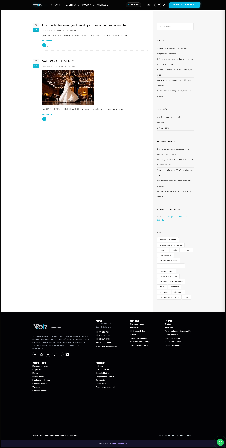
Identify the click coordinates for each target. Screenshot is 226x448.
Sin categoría (163, 128)
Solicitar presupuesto (139, 345)
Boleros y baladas (39, 383)
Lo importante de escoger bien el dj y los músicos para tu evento (84, 25)
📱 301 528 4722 (103, 335)
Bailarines (134, 334)
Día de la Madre (102, 373)
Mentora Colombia (119, 443)
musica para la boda (168, 261)
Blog (161, 435)
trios (186, 297)
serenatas (174, 287)
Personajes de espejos (174, 342)
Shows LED (134, 327)
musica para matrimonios (171, 266)
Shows (57, 5)
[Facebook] (154, 5)
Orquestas (36, 369)
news (162, 287)
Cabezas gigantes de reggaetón (178, 331)
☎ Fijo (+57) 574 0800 (105, 342)
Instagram (190, 435)
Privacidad (169, 435)
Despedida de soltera (105, 376)
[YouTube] (159, 5)
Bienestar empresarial (105, 387)
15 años (168, 324)
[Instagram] (149, 5)
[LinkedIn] (67, 354)
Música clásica (38, 376)
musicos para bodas (168, 276)
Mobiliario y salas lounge (140, 342)
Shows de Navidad (172, 338)
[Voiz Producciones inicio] (61, 326)
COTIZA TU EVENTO (74, 420)
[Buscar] (117, 5)
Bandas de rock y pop (41, 380)
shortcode (164, 292)
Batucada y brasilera (40, 390)
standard (178, 292)
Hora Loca (169, 327)
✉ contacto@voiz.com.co (106, 346)
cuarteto (186, 250)
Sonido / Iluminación (138, 338)
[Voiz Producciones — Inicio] (40, 5)
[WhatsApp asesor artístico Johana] (220, 442)
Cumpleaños (101, 380)
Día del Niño (101, 383)
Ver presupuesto (151, 420)
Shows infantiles (171, 334)
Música (88, 5)
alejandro (61, 30)
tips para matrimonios (169, 297)
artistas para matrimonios (171, 245)
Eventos (72, 5)
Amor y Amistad (102, 369)
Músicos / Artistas (137, 331)
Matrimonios (101, 366)
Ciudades (105, 5)
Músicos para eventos (41, 366)
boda (174, 250)
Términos (179, 435)
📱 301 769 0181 (103, 339)
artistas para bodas (168, 240)
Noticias (72, 30)
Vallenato (36, 387)
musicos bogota (167, 271)
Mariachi (35, 373)
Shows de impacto (138, 324)
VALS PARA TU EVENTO (58, 61)
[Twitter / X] (61, 354)
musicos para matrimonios (169, 117)
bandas (163, 250)
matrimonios (165, 255)
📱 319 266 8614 (103, 332)
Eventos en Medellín (173, 345)
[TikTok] (164, 5)
